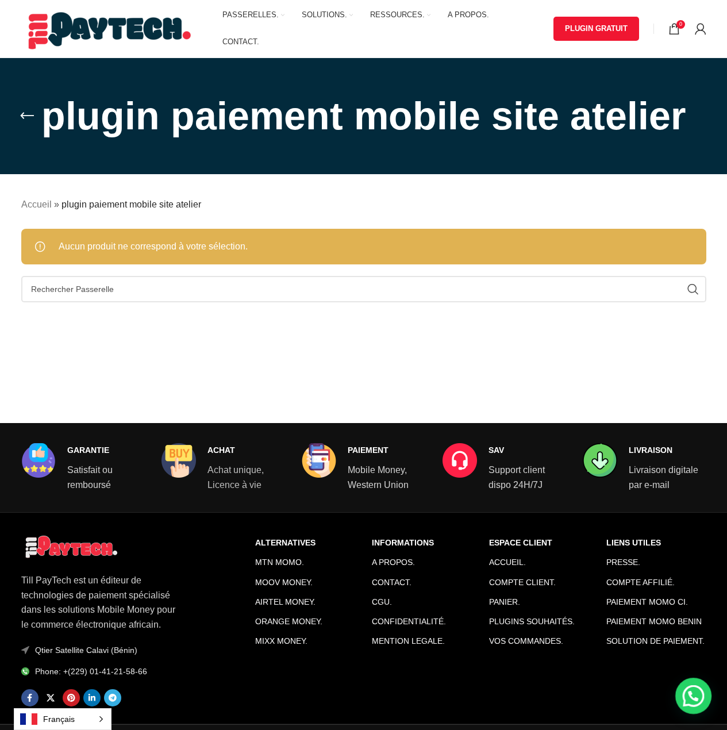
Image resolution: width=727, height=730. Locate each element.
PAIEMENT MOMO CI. (647, 601)
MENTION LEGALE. (408, 641)
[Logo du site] (107, 28)
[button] (693, 696)
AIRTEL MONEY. (285, 601)
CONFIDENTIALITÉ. (409, 621)
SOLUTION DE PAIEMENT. (655, 641)
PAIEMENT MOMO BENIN (654, 621)
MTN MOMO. (279, 562)
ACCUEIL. (507, 562)
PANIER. (504, 601)
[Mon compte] (700, 28)
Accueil (36, 204)
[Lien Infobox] (82, 467)
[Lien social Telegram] (112, 697)
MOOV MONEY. (284, 582)
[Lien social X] (50, 697)
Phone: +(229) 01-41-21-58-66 (91, 671)
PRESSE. (623, 562)
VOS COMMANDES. (526, 641)
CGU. (382, 601)
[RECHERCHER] (693, 289)
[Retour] (27, 116)
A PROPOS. (393, 562)
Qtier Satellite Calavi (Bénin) (86, 650)
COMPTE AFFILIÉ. (640, 582)
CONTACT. (391, 582)
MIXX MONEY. (281, 641)
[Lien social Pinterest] (71, 697)
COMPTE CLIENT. (522, 582)
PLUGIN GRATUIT (596, 28)
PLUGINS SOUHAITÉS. (532, 621)
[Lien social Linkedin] (92, 697)
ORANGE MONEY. (288, 621)
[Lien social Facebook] (30, 697)
